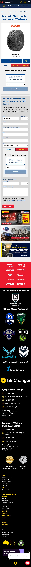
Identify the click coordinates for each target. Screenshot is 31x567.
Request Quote (8, 206)
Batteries (4, 498)
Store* (4, 143)
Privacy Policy (10, 200)
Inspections (5, 500)
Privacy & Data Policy (11, 559)
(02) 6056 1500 (10, 400)
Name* (4, 122)
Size (3, 116)
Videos (4, 522)
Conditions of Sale (21, 559)
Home (4, 12)
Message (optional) (7, 187)
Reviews (5, 524)
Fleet (3, 518)
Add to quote (11, 61)
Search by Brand (6, 481)
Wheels (4, 488)
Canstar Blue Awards (7, 532)
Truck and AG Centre (9, 494)
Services (4, 496)
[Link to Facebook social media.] (15, 563)
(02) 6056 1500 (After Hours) (12, 403)
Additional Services (7, 509)
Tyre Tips (4, 486)
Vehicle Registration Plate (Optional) (9, 180)
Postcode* (5, 138)
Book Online (6, 515)
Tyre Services (5, 505)
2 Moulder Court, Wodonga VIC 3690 (15, 434)
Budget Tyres (5, 534)
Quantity (23, 116)
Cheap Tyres (5, 536)
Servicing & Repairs (7, 503)
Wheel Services (6, 507)
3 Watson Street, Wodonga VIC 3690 (17, 397)
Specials (4, 511)
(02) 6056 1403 (10, 438)
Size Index (5, 530)
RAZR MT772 (15, 54)
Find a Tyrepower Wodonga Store (16, 6)
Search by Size (6, 479)
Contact (4, 513)
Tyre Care (4, 483)
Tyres (3, 475)
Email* (4, 132)
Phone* (11, 127)
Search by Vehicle (7, 477)
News (4, 520)
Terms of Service (21, 200)
